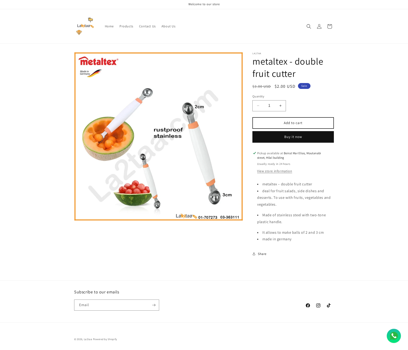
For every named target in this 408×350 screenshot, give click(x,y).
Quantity (258, 96)
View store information (274, 171)
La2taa (88, 339)
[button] (309, 26)
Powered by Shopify (105, 339)
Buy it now (293, 136)
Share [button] (262, 254)
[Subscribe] (154, 305)
